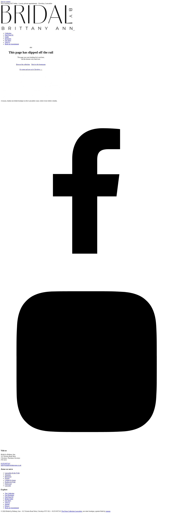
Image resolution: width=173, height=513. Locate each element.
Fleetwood (8, 484)
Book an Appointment (12, 44)
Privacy (7, 506)
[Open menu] (74, 30)
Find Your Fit (9, 35)
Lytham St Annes (10, 480)
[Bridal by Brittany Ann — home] (37, 30)
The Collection (9, 493)
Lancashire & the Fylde (12, 473)
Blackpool (8, 476)
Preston (7, 478)
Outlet (7, 37)
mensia (108, 511)
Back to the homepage (38, 64)
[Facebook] (86, 274)
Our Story (8, 40)
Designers (8, 39)
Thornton (8, 475)
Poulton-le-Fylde (10, 482)
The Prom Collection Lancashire (71, 511)
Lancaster (8, 486)
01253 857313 (5, 463)
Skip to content (5, 2)
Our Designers (9, 495)
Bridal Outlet (9, 499)
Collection (8, 33)
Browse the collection (23, 64)
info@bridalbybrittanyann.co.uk (11, 465)
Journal (7, 504)
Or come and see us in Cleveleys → (31, 69)
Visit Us (7, 42)
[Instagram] (86, 447)
